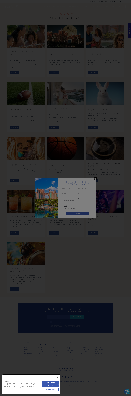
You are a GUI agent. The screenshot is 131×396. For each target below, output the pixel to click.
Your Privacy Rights (50, 389)
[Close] (57, 377)
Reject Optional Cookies (50, 385)
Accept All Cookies (50, 382)
